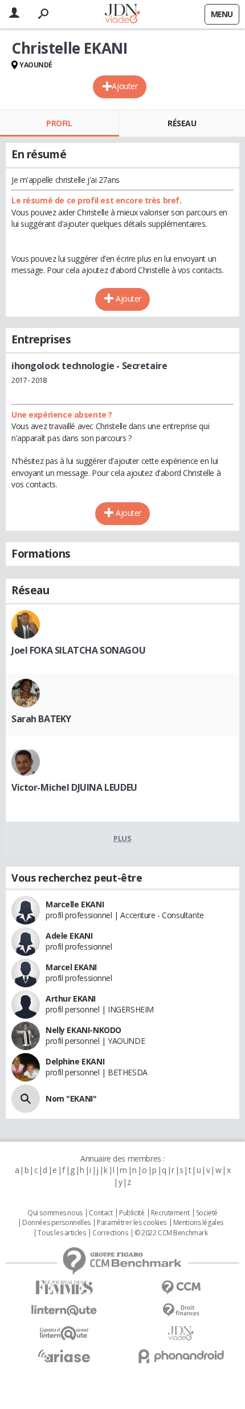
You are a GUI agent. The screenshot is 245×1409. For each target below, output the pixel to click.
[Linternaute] (64, 1310)
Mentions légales (198, 1223)
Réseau (182, 123)
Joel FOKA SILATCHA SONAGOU (78, 650)
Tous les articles (61, 1233)
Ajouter (124, 86)
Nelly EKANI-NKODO (83, 1029)
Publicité (131, 1213)
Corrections (110, 1233)
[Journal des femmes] (64, 1287)
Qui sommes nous (55, 1213)
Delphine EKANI (75, 1061)
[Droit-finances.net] (180, 1310)
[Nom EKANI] (25, 1098)
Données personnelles (56, 1223)
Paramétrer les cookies (131, 1223)
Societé (207, 1213)
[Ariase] (64, 1356)
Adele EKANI (69, 935)
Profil (59, 123)
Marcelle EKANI (75, 904)
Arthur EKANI (71, 998)
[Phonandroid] (180, 1356)
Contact (100, 1213)
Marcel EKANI (71, 967)
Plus (122, 838)
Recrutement (170, 1213)
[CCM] (180, 1287)
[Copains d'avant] (64, 1333)
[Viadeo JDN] (180, 1333)
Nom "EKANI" (71, 1098)
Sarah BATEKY (41, 718)
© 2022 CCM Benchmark (171, 1233)
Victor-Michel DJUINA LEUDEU (74, 787)
